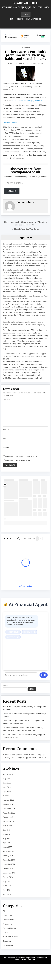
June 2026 (7, 783)
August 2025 (8, 826)
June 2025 (7, 834)
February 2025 (8, 851)
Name (6, 430)
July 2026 (6, 779)
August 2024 (8, 877)
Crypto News (26, 237)
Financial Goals (13, 632)
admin (10, 63)
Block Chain (7, 915)
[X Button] (22, 25)
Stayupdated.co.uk (25, 3)
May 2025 (6, 839)
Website (6, 448)
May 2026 (6, 787)
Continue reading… (11, 122)
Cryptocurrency (9, 920)
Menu (27, 14)
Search (5, 685)
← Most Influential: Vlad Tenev (25, 229)
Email (5, 439)
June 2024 (7, 886)
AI (4, 911)
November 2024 (9, 864)
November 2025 (9, 813)
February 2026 (8, 800)
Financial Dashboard (33, 19)
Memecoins (7, 924)
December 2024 (9, 860)
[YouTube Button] (25, 25)
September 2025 (9, 821)
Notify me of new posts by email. (17, 460)
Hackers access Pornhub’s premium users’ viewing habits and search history (25, 55)
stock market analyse (11, 937)
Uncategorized (8, 945)
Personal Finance (9, 928)
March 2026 (7, 796)
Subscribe (11, 190)
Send (43, 675)
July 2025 (6, 830)
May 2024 (6, 890)
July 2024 (6, 881)
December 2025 (9, 809)
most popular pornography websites (27, 100)
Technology (25, 47)
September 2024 (9, 873)
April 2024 (7, 894)
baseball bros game (12, 755)
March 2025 (7, 847)
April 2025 (7, 843)
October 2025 (8, 817)
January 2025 (8, 856)
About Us (20, 19)
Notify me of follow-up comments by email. (21, 456)
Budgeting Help (13, 637)
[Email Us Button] (29, 25)
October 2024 (8, 869)
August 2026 (8, 774)
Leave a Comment (37, 63)
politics (5, 932)
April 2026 (7, 791)
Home (11, 19)
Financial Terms (29, 632)
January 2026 (8, 804)
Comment (7, 400)
